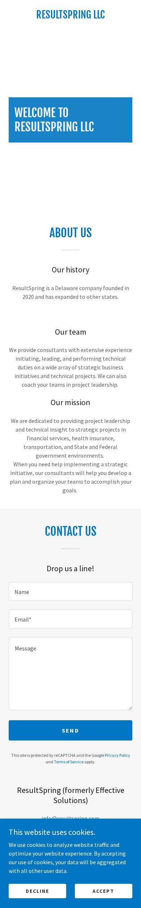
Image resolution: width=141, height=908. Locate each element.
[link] (70, 15)
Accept (103, 890)
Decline (37, 890)
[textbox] (70, 591)
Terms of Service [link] (69, 761)
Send (70, 730)
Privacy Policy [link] (117, 755)
